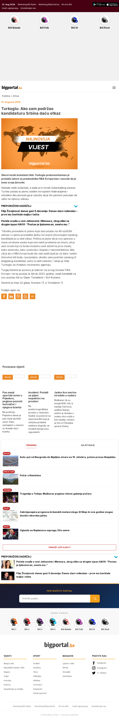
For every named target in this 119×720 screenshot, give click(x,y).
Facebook (101, 663)
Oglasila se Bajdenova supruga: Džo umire (45, 530)
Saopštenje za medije (13, 689)
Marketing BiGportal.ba (49, 4)
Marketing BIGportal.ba (45, 706)
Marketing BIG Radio (27, 4)
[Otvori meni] (114, 88)
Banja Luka (9, 663)
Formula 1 (37, 684)
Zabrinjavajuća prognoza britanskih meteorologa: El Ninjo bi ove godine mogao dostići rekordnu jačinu (66, 514)
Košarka (37, 667)
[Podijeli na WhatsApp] (25, 296)
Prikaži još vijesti (60, 547)
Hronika (7, 680)
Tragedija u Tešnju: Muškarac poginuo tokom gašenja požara (55, 493)
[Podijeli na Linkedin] (11, 296)
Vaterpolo (37, 689)
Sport (36, 656)
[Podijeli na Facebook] (4, 296)
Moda (65, 667)
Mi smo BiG (67, 4)
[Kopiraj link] (32, 296)
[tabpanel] (59, 500)
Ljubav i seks (68, 663)
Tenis (35, 671)
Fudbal (36, 663)
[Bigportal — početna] (12, 88)
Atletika (36, 680)
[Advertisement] (59, 56)
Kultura (7, 684)
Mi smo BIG (64, 706)
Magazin (68, 656)
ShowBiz (66, 671)
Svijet (6, 676)
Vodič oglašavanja (10, 8)
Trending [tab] (31, 445)
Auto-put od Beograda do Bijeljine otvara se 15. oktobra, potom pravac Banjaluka (67, 457)
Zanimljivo (67, 676)
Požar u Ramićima (30, 475)
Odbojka (37, 676)
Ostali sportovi (40, 693)
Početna (6, 96)
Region (7, 671)
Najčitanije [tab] (88, 445)
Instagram (102, 667)
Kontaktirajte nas (28, 8)
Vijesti (8, 656)
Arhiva (16, 96)
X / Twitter (101, 672)
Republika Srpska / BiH (14, 667)
